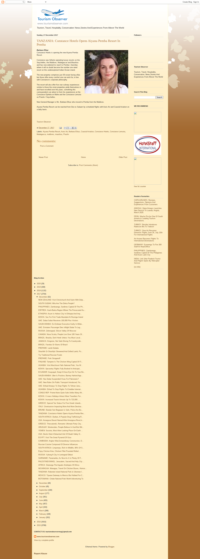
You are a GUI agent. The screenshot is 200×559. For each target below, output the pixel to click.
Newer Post (43, 157)
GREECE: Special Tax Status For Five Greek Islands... (60, 403)
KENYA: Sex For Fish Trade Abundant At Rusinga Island (60, 317)
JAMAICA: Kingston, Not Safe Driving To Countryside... (60, 341)
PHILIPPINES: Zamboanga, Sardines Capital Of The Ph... (61, 307)
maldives (50, 134)
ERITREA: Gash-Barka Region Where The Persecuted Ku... (62, 310)
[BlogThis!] (67, 128)
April (41, 507)
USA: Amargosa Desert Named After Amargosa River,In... (61, 420)
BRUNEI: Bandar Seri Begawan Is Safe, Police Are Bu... (60, 410)
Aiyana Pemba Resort (51, 132)
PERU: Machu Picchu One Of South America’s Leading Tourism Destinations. (148, 218)
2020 (39, 284)
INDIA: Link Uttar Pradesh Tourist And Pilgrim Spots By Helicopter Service (147, 261)
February (43, 514)
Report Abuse (40, 553)
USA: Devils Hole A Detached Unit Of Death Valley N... (60, 434)
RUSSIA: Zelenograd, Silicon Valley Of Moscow (57, 331)
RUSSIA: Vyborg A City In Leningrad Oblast (55, 455)
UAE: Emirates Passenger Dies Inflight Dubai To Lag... (60, 327)
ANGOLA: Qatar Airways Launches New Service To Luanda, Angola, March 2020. (148, 210)
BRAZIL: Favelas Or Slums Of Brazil (52, 345)
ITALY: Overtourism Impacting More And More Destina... (60, 407)
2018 (39, 290)
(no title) (137, 267)
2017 (39, 294)
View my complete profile (44, 540)
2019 (39, 287)
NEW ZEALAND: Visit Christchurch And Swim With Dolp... (61, 300)
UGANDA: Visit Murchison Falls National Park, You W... (60, 365)
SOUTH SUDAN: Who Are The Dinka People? (56, 303)
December (43, 297)
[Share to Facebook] (73, 128)
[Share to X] (70, 128)
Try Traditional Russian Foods (50, 355)
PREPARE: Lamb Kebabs (48, 348)
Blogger (111, 547)
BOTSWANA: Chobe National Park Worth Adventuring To (60, 479)
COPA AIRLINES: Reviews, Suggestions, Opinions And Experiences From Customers (146, 202)
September (43, 490)
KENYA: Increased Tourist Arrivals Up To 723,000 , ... (59, 400)
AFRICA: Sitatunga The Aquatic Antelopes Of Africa (58, 465)
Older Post (123, 157)
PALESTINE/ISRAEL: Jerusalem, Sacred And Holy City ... (61, 461)
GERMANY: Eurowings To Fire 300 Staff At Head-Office (147, 246)
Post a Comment (46, 146)
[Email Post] (60, 128)
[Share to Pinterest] (75, 128)
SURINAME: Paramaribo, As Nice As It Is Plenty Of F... (60, 458)
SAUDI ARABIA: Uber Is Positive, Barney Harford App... (60, 376)
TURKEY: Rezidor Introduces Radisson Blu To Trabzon (145, 226)
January (42, 517)
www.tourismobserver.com (48, 537)
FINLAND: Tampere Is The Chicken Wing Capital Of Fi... (60, 362)
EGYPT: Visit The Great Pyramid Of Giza (54, 437)
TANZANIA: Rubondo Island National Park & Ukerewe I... (60, 472)
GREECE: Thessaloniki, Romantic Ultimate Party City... (60, 424)
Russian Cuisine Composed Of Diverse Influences (58, 444)
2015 (39, 525)
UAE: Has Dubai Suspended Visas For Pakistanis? (58, 379)
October (42, 486)
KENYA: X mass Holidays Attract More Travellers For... (60, 396)
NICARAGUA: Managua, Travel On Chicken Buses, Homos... (62, 468)
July (41, 497)
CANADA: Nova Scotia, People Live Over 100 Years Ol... (61, 334)
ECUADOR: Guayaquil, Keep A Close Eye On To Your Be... (61, 372)
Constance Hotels (102, 132)
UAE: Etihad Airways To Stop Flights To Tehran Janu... (60, 386)
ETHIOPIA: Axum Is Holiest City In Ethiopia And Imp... (60, 314)
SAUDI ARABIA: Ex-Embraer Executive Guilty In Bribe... (60, 324)
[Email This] (65, 128)
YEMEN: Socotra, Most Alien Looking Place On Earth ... (60, 431)
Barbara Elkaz (74, 132)
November (43, 483)
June (41, 500)
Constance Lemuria (117, 132)
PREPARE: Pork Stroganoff (49, 358)
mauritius (58, 134)
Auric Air (64, 132)
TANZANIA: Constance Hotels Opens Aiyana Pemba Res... (61, 413)
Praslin (66, 134)
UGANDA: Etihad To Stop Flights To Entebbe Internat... (60, 389)
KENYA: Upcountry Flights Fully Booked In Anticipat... (59, 369)
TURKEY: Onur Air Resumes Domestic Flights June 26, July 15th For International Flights (148, 232)
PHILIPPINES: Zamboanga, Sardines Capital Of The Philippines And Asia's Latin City (148, 253)
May (41, 504)
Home (83, 157)
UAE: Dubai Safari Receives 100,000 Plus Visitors (58, 320)
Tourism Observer (44, 122)
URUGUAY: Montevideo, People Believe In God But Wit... (61, 427)
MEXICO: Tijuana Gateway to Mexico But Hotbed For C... (61, 475)
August (42, 493)
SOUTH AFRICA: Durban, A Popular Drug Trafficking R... (60, 417)
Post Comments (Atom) (88, 165)
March (41, 511)
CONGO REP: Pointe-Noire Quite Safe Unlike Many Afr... (60, 393)
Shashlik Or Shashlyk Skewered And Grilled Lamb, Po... (60, 351)
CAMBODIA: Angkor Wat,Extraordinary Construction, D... (61, 441)
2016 (39, 522)
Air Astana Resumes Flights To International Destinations (146, 240)
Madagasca (41, 134)
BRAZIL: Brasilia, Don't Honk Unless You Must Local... (60, 338)
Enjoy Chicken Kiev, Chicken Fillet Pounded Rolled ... (59, 451)
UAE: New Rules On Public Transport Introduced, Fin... (60, 382)
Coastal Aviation (87, 132)
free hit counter (140, 186)
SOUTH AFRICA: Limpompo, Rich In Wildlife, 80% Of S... (61, 448)
